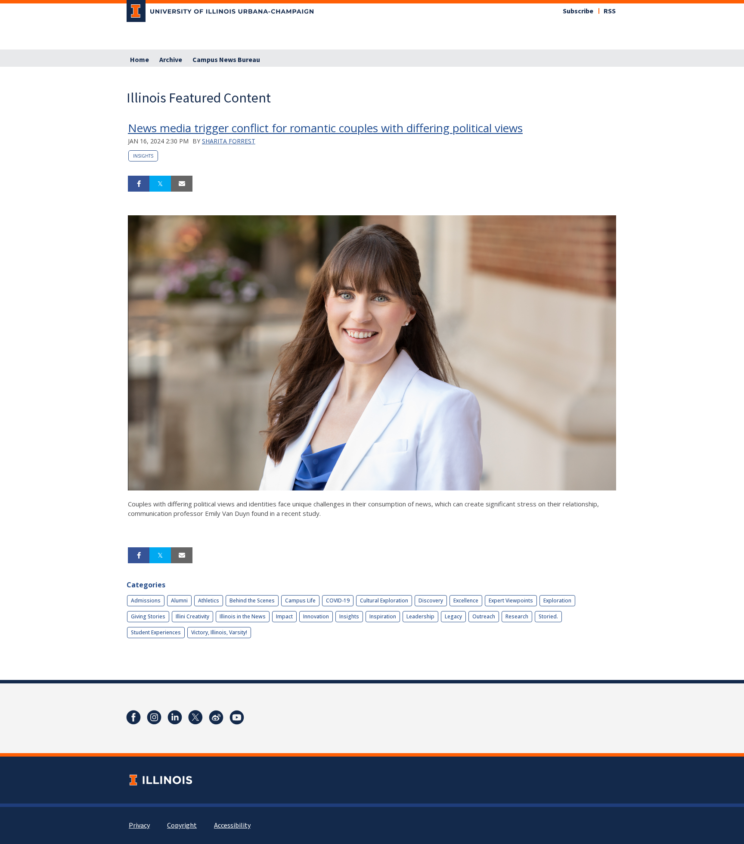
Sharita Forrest (228, 141)
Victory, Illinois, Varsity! (219, 632)
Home (139, 60)
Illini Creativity (192, 616)
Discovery (430, 600)
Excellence (465, 600)
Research (516, 616)
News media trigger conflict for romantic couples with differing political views (325, 128)
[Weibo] (216, 717)
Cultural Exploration (384, 600)
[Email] (181, 184)
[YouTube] (236, 717)
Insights (143, 156)
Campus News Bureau (226, 60)
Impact (284, 616)
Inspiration (382, 616)
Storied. (548, 616)
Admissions (146, 600)
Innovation (316, 616)
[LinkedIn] (174, 717)
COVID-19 (338, 600)
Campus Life (300, 600)
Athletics (208, 600)
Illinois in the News (243, 616)
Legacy (453, 616)
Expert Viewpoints (511, 600)
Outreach (483, 616)
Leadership (420, 616)
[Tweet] (160, 184)
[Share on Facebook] (138, 184)
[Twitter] (195, 717)
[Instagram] (154, 717)
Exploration (557, 600)
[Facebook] (133, 717)
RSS (610, 11)
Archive (170, 60)
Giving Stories (148, 616)
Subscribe (578, 11)
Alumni (179, 600)
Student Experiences (156, 632)
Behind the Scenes (252, 600)
